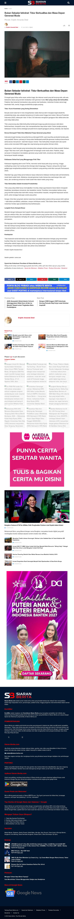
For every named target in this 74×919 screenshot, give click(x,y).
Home (6, 8)
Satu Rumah (44, 832)
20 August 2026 (17, 349)
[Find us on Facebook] (5, 737)
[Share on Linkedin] (17, 81)
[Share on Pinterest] (20, 81)
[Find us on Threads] (22, 737)
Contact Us (16, 913)
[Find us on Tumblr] (19, 737)
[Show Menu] (5, 2)
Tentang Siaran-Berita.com (11, 910)
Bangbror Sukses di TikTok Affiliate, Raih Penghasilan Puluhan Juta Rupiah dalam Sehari (34, 525)
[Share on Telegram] (27, 81)
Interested (35, 797)
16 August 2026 (17, 556)
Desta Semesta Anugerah (26, 834)
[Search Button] (68, 2)
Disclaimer (64, 268)
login (11, 356)
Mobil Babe (31, 832)
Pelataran (15, 832)
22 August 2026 (51, 339)
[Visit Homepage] (37, 3)
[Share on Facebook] (10, 81)
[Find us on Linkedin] (15, 737)
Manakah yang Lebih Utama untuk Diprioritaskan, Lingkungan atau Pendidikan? (22, 336)
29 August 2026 (17, 340)
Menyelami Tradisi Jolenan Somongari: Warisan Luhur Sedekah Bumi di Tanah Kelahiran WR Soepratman (39, 539)
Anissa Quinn (38, 834)
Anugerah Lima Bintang (11, 834)
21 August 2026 (9, 527)
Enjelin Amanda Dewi (12, 27)
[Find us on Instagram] (12, 737)
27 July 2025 (24, 27)
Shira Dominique (47, 834)
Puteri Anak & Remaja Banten (57, 832)
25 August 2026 (17, 542)
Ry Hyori (55, 834)
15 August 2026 (17, 550)
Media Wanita (8, 832)
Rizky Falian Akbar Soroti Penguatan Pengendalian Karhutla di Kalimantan (56, 336)
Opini (10, 8)
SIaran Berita (11, 916)
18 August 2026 (51, 350)
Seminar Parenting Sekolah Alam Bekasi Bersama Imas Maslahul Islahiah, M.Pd (35, 554)
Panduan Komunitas (54, 268)
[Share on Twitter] (14, 81)
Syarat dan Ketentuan (30, 268)
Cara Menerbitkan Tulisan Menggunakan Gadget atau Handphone (25, 879)
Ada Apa (37, 832)
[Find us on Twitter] (9, 737)
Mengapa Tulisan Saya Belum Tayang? (16, 876)
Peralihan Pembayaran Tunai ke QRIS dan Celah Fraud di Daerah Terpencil (23, 345)
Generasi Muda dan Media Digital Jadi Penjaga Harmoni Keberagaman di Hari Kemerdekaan (57, 346)
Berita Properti (23, 832)
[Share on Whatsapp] (24, 81)
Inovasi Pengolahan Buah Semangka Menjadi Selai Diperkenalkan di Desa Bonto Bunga (37, 561)
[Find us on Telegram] (26, 737)
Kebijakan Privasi (43, 268)
